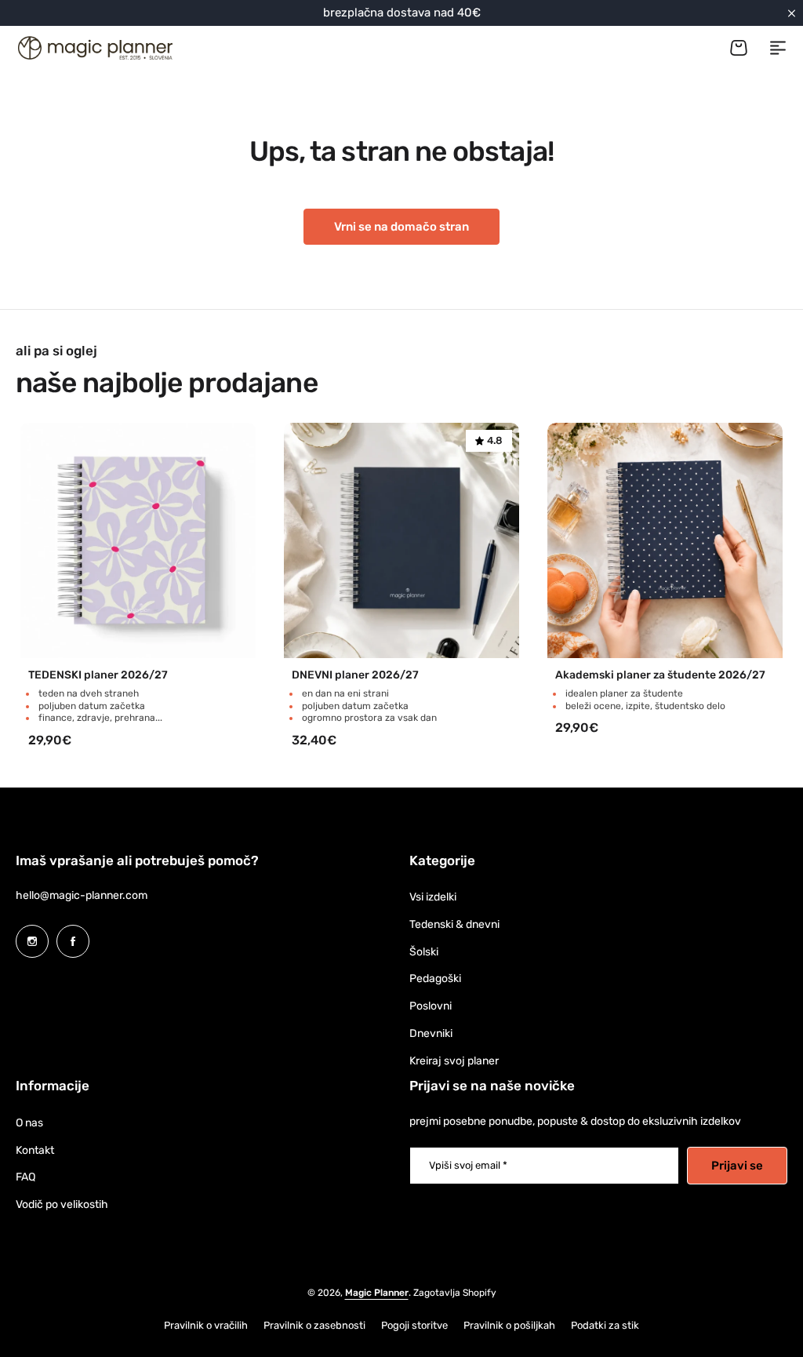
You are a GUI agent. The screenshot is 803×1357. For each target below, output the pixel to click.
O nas (29, 1123)
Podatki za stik (605, 1325)
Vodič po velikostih (62, 1204)
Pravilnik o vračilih (206, 1325)
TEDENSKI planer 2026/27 (98, 675)
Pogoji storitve (414, 1325)
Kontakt (35, 1150)
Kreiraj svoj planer (454, 1061)
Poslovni (430, 1006)
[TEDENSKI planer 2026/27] (138, 540)
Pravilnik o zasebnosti (314, 1325)
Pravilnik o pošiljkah (509, 1325)
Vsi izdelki (432, 897)
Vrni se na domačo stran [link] (401, 227)
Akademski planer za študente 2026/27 (660, 675)
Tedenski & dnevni (454, 924)
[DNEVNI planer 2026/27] (401, 540)
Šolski (423, 952)
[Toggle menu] (778, 48)
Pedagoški (435, 978)
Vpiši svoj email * (468, 1165)
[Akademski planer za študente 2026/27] (665, 540)
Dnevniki (430, 1033)
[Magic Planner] (94, 48)
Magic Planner (377, 1292)
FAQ (25, 1177)
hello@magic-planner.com (81, 895)
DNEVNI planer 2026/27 (355, 675)
